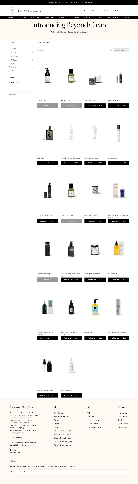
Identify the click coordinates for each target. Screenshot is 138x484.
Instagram (122, 413)
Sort (111, 50)
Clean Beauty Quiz (63, 441)
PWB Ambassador (62, 434)
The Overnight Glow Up (45, 390)
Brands (57, 420)
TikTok (121, 420)
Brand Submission (62, 445)
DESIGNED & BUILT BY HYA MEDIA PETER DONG (30, 481)
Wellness (74, 17)
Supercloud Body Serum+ (117, 332)
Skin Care (21, 17)
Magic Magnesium (90, 215)
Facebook (122, 417)
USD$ (92, 10)
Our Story (58, 413)
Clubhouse (123, 424)
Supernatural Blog (62, 431)
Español (102, 10)
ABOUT (127, 17)
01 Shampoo (41, 100)
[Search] (85, 10)
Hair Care (49, 17)
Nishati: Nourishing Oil (44, 274)
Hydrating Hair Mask (91, 158)
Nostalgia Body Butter (92, 274)
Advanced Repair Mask (92, 100)
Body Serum (41, 158)
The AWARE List (62, 417)
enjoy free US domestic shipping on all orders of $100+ (69, 2)
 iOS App (14, 450)
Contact (90, 417)
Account (115, 10)
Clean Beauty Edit (62, 438)
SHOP (10, 17)
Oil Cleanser (112, 274)
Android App (15, 452)
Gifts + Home (113, 17)
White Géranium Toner (68, 390)
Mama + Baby (89, 17)
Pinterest (122, 427)
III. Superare (112, 158)
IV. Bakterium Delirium (44, 215)
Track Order (92, 424)
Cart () (125, 10)
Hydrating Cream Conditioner (71, 158)
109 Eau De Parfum (67, 100)
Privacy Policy (93, 420)
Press (56, 424)
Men (101, 17)
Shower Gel (88, 332)
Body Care (36, 17)
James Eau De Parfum (68, 215)
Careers (58, 427)
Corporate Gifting (95, 427)
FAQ (89, 413)
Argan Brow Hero (114, 100)
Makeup (62, 17)
